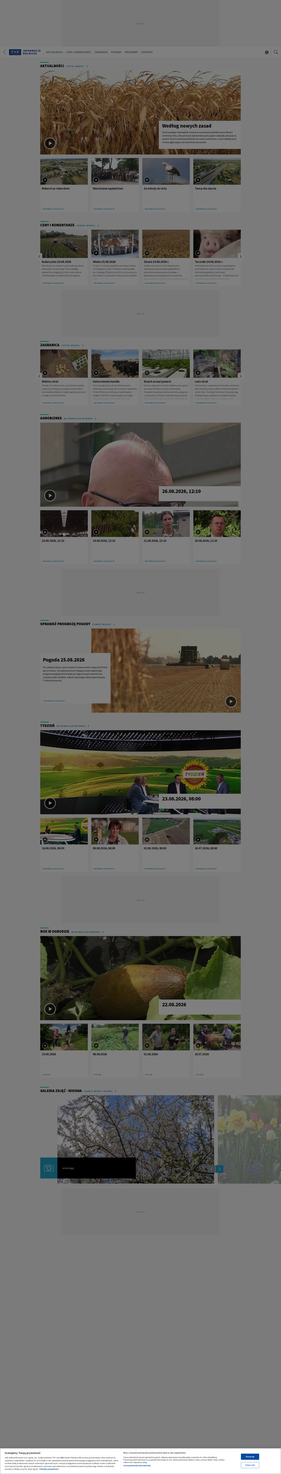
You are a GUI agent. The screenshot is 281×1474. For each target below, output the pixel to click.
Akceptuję (250, 1456)
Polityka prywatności (49, 1469)
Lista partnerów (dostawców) (137, 1465)
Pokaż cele (250, 1465)
